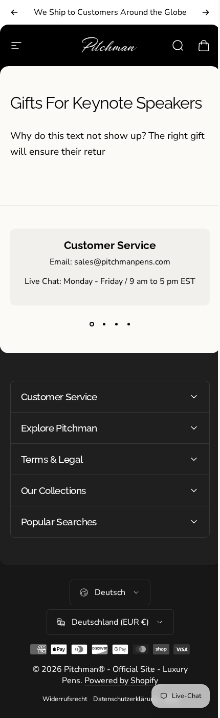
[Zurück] (14, 12)
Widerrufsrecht (60, 699)
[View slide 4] (128, 324)
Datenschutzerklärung (121, 699)
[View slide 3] (116, 324)
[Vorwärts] (205, 12)
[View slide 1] (91, 324)
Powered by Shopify (118, 680)
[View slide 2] (104, 324)
